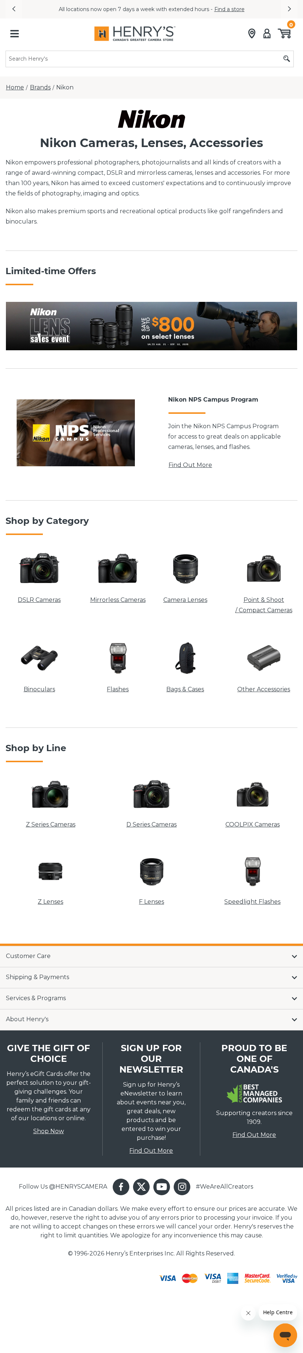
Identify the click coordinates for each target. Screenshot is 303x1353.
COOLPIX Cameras (252, 824)
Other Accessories (263, 689)
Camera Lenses (185, 599)
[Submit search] (286, 59)
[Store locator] (252, 33)
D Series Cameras (151, 824)
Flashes (118, 689)
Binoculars (39, 689)
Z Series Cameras (50, 824)
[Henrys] (135, 33)
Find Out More (190, 464)
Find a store (229, 9)
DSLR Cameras (39, 599)
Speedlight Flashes (252, 901)
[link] (151, 326)
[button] (14, 9)
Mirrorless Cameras (118, 599)
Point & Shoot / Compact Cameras (263, 605)
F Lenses (151, 901)
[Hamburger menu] (14, 33)
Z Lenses (50, 901)
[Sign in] (267, 33)
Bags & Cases (185, 689)
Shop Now (48, 1131)
